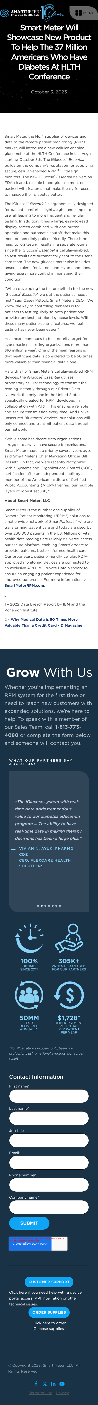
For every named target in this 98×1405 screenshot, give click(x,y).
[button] (38, 906)
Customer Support (49, 1282)
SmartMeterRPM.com (24, 585)
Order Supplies (49, 1312)
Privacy (62, 1393)
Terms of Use (40, 1393)
